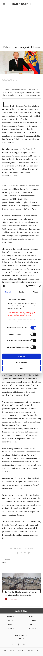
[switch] (33, 334)
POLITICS (10, 617)
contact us (30, 650)
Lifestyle (11, 624)
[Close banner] (40, 286)
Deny (21, 368)
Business (32, 621)
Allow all (21, 356)
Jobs (5, 650)
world (4, 562)
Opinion (32, 628)
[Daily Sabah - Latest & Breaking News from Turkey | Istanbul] (21, 4)
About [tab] (35, 292)
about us (20, 650)
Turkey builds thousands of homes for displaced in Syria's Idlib (21, 594)
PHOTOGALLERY (12, 599)
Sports (11, 628)
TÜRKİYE (32, 617)
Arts (32, 624)
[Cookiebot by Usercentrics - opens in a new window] (26, 286)
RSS (38, 650)
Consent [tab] (8, 292)
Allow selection (21, 362)
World (10, 621)
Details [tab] (21, 292)
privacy (12, 650)
